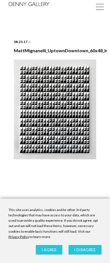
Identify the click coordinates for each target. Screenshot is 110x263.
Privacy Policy (18, 237)
